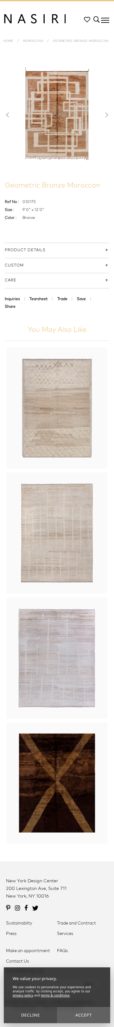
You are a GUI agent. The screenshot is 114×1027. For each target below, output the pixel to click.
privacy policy (23, 995)
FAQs (62, 951)
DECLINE (30, 1015)
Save (81, 299)
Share (10, 307)
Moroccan (33, 41)
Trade (62, 299)
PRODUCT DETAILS (25, 250)
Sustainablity (19, 923)
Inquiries (12, 299)
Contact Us (17, 961)
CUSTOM (14, 265)
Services (65, 934)
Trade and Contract (76, 923)
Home (8, 41)
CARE (10, 280)
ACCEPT (83, 1015)
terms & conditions (55, 995)
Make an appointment (28, 951)
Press (11, 934)
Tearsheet (38, 299)
